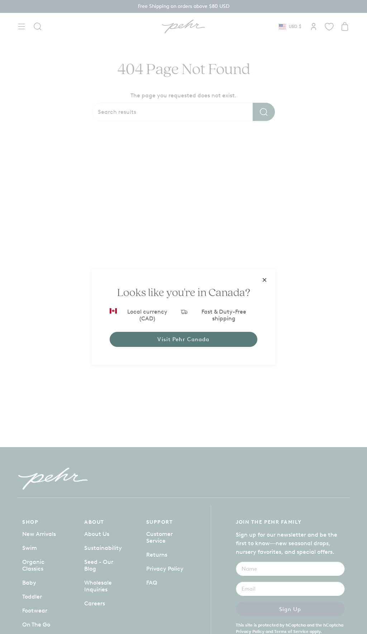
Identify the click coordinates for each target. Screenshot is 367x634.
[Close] (264, 280)
